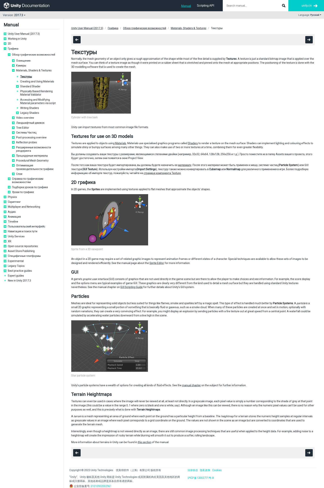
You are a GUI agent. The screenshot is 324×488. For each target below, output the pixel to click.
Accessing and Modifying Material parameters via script (38, 101)
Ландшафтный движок (30, 122)
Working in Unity (17, 38)
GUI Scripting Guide (131, 287)
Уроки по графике (23, 192)
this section (144, 442)
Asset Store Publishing (21, 251)
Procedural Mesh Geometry (32, 160)
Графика (13, 48)
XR (9, 241)
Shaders (193, 143)
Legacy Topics (16, 265)
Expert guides (16, 275)
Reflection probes (26, 142)
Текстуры (26, 76)
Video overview (25, 117)
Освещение (23, 60)
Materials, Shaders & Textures (34, 70)
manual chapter (191, 385)
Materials (120, 143)
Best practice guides (20, 270)
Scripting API (205, 5)
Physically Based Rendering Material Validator (36, 93)
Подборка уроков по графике (30, 187)
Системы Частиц (26, 132)
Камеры (21, 65)
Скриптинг (14, 201)
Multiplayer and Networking (24, 206)
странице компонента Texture (162, 173)
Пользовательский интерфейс (26, 226)
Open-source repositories (23, 246)
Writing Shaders (29, 107)
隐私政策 (205, 470)
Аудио (12, 211)
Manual (186, 6)
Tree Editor (22, 127)
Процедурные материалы (32, 155)
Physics (12, 196)
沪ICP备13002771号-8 (201, 477)
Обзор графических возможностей (33, 54)
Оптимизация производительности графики (34, 167)
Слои (19, 173)
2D (9, 43)
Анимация (14, 216)
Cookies (217, 470)
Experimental (16, 260)
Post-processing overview (31, 137)
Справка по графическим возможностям (27, 180)
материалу (184, 165)
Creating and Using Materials (37, 81)
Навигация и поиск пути (22, 231)
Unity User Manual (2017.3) (24, 33)
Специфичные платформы (24, 255)
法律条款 (193, 470)
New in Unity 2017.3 (19, 280)
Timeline (13, 221)
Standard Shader (30, 86)
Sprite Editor (156, 263)
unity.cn (307, 5)
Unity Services (16, 236)
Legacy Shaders (29, 112)
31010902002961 (101, 486)
